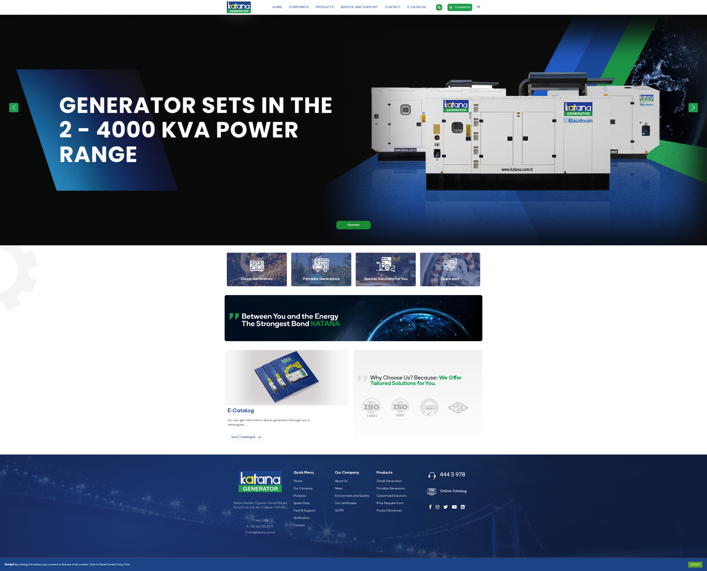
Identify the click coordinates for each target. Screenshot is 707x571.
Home (277, 7)
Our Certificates (345, 503)
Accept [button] (695, 564)
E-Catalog (416, 7)
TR (478, 7)
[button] (693, 107)
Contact (393, 7)
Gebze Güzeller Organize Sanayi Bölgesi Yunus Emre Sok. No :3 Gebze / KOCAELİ (260, 505)
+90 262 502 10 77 (261, 526)
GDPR (339, 510)
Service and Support (359, 7)
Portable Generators (391, 488)
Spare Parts (301, 503)
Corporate (299, 7)
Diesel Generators (389, 481)
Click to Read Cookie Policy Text (109, 564)
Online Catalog (453, 491)
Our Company (303, 488)
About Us (341, 481)
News (338, 488)
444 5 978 (261, 520)
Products (325, 7)
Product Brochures (389, 510)
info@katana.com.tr (262, 532)
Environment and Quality (352, 496)
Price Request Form (390, 503)
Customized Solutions (392, 496)
